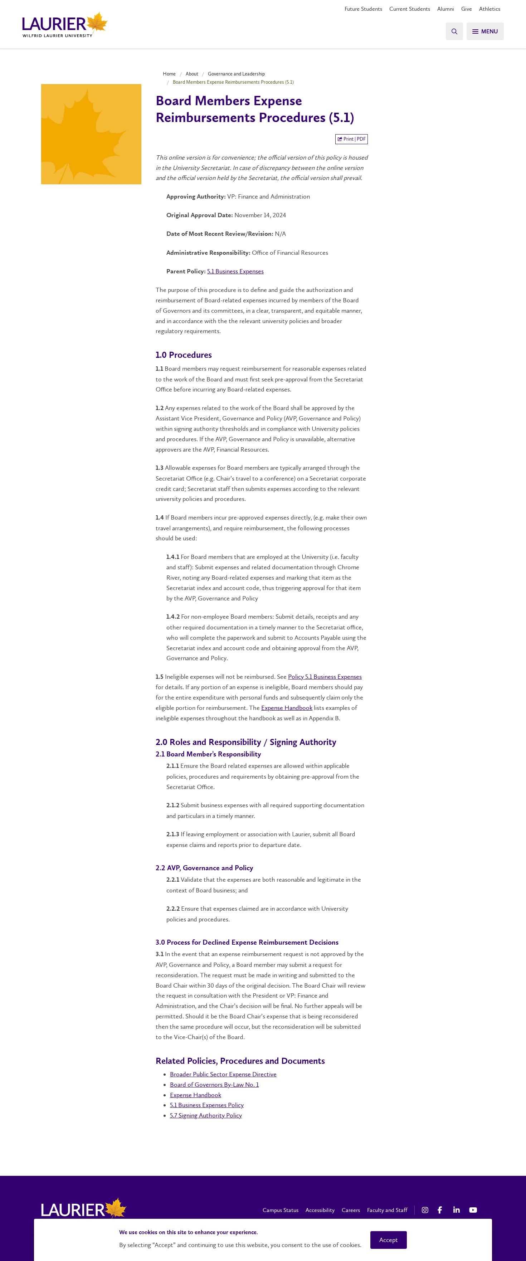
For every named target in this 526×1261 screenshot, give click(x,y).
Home (169, 73)
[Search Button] (454, 31)
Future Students (363, 8)
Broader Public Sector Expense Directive (223, 1074)
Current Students (409, 8)
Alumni (445, 8)
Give (466, 8)
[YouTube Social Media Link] (473, 1210)
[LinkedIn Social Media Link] (457, 1210)
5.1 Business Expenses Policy (207, 1105)
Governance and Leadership (236, 73)
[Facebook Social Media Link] (442, 1210)
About (192, 73)
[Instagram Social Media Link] (426, 1210)
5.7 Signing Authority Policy (206, 1115)
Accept (388, 1240)
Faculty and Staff (387, 1210)
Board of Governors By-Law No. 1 (214, 1085)
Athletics (489, 8)
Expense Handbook (286, 708)
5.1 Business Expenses (235, 271)
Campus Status (280, 1210)
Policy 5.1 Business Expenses (325, 677)
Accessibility (320, 1210)
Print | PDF (354, 139)
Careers (351, 1210)
